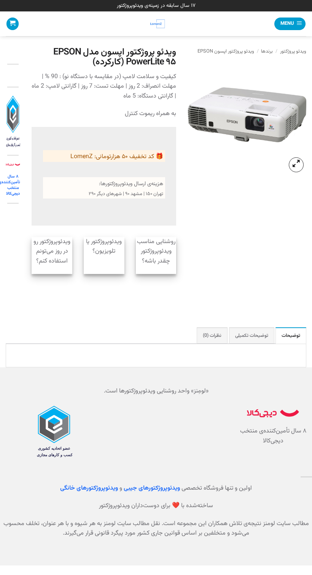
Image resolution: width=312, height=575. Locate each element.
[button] (290, 24)
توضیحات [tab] (291, 336)
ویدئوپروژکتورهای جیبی (152, 488)
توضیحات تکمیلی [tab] (251, 336)
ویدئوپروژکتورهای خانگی (89, 488)
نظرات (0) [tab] (212, 336)
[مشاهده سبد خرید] (12, 24)
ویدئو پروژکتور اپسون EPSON (225, 51)
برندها (267, 51)
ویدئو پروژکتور (293, 51)
